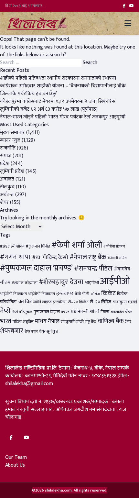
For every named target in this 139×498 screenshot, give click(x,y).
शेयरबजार (11, 330)
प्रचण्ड (65, 312)
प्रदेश (4, 163)
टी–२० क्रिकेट (78, 302)
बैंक (128, 312)
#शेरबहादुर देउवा (61, 282)
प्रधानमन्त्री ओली (85, 312)
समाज (5, 155)
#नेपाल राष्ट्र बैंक (88, 257)
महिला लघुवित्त (23, 321)
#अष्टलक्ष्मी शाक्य (12, 246)
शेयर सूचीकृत (48, 331)
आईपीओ (115, 281)
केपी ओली (82, 294)
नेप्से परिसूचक (22, 312)
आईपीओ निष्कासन (41, 294)
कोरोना (95, 294)
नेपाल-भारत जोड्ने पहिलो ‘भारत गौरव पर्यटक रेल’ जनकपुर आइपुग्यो (62, 117)
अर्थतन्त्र (7, 194)
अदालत (7, 179)
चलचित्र (25, 302)
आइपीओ (92, 283)
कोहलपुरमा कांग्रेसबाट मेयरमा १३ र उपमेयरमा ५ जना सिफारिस (57, 101)
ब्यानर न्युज (10, 140)
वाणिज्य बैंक (110, 321)
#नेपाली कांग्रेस (117, 258)
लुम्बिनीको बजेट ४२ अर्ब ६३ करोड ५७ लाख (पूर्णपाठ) (49, 109)
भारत (5, 321)
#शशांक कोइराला (24, 283)
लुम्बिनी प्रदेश (12, 171)
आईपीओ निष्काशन (13, 294)
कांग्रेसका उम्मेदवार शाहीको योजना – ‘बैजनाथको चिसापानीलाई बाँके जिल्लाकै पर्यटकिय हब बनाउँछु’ (63, 90)
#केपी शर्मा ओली (77, 245)
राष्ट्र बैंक (90, 321)
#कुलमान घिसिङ (38, 246)
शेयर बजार (31, 332)
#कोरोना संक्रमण (114, 246)
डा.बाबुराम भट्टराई (124, 302)
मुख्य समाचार (12, 132)
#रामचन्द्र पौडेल (93, 268)
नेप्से (5, 311)
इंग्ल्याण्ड (64, 293)
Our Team (16, 457)
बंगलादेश (117, 312)
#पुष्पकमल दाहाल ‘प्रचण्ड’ (36, 268)
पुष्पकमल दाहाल (47, 312)
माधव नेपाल (47, 321)
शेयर (4, 202)
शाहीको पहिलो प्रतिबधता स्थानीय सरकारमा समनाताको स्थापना (58, 78)
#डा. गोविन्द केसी (50, 257)
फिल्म (105, 312)
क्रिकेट (108, 293)
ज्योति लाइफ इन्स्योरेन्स (50, 302)
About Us (15, 465)
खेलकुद (7, 187)
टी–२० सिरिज (100, 302)
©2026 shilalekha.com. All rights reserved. (69, 490)
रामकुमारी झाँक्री (72, 321)
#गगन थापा (15, 257)
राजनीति (8, 148)
